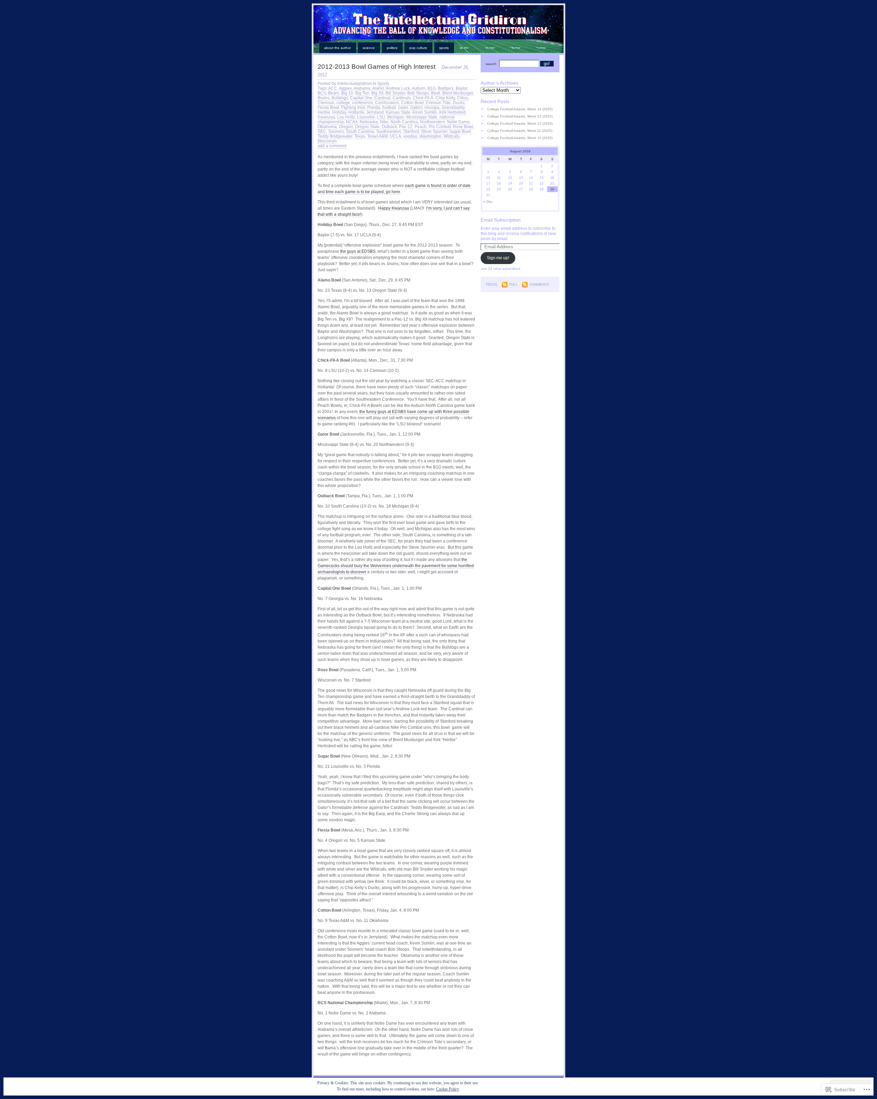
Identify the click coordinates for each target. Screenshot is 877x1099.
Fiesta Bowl (328, 107)
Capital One (361, 98)
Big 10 (347, 93)
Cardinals (402, 98)
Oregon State (367, 126)
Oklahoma (327, 126)
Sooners (336, 131)
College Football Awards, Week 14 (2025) (520, 109)
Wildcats (451, 136)
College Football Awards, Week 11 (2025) (519, 131)
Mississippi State (421, 117)
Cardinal (382, 98)
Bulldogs (340, 98)
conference (362, 102)
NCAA (352, 122)
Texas (359, 136)
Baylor (461, 88)
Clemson (326, 102)
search (491, 64)
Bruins (324, 98)
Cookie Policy (447, 1089)
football (389, 107)
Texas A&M (377, 136)
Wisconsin (327, 141)
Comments (539, 284)
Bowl (435, 93)
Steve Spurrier (434, 131)
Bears (333, 93)
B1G (432, 88)
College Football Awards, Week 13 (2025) (520, 116)
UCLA (395, 136)
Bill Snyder (395, 93)
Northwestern (432, 122)
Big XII (377, 93)
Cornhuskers (387, 102)
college (343, 102)
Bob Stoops (418, 93)
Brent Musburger (457, 93)
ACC (332, 88)
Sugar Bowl (460, 131)
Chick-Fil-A (423, 98)
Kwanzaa (326, 117)
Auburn (418, 88)
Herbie (324, 112)
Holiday (339, 112)
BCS (322, 93)
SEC (322, 131)
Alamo (378, 88)
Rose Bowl (463, 126)
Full (513, 284)
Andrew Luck (398, 88)
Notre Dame (458, 122)
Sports (444, 48)
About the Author (337, 48)
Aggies (345, 88)
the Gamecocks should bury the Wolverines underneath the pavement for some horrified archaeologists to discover (396, 565)
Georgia (432, 107)
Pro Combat (440, 126)
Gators (416, 107)
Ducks (459, 102)
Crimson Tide (438, 102)
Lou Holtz (346, 117)
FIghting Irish (353, 107)
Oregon (346, 126)
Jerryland (375, 112)
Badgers (446, 88)
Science (369, 48)
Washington (430, 136)
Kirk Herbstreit (452, 112)
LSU (381, 117)
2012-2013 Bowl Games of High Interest (376, 66)
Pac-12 (405, 126)
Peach (421, 126)
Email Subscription (501, 220)
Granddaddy (453, 107)
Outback (389, 126)
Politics (392, 48)
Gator (403, 107)
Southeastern (388, 131)
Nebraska (369, 122)
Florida (373, 107)
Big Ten (362, 93)
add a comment (332, 145)
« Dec (488, 201)
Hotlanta (356, 112)
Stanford (411, 131)
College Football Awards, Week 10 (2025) (520, 138)
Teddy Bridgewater (335, 136)
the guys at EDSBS (357, 251)
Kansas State (398, 112)
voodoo (410, 136)
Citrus (462, 98)
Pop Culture (418, 48)
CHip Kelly (445, 98)
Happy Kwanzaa (393, 208)
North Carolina (404, 122)
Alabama (362, 88)
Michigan (395, 117)
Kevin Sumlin (424, 112)
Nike (384, 122)
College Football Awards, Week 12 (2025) (520, 123)
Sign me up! (498, 257)
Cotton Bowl (412, 102)
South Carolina (360, 131)
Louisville (366, 117)
